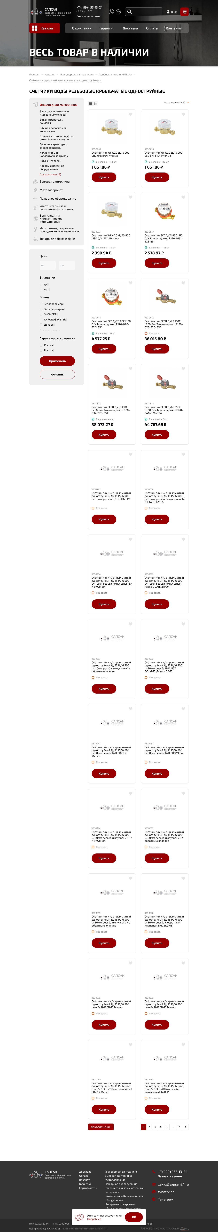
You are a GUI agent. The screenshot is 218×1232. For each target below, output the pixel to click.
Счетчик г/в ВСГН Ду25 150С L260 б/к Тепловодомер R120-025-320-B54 (164, 324)
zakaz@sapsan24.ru (173, 1184)
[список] (95, 103)
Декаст (48, 324)
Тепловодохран (54, 309)
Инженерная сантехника (76, 74)
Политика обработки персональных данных (84, 1228)
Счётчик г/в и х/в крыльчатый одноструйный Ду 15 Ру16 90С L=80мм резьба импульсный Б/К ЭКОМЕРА (112, 836)
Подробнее (94, 1218)
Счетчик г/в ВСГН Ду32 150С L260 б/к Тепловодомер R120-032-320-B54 (111, 409)
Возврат (84, 1179)
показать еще (101, 1127)
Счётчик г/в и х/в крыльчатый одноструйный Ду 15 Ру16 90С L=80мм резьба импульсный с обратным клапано (164, 836)
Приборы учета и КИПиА (114, 74)
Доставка (130, 28)
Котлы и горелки (50, 160)
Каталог (47, 28)
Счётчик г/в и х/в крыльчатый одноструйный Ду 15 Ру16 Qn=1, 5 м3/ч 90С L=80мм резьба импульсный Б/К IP (164, 1087)
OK (134, 1217)
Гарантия (107, 28)
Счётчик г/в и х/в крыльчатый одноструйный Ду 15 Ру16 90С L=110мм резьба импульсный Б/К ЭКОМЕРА (112, 582)
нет (46, 289)
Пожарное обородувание (121, 1183)
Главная (34, 74)
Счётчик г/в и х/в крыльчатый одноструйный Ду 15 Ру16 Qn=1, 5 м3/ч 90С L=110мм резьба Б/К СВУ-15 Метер (112, 1087)
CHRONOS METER (55, 319)
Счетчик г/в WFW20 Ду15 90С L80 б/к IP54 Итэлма (163, 154)
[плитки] (90, 103)
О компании (81, 28)
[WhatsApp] (111, 11)
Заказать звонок (88, 16)
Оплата (152, 28)
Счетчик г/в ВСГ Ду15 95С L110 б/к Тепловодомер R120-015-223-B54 (164, 238)
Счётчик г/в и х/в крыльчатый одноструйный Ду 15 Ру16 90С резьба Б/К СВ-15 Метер (111, 1004)
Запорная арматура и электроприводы (53, 146)
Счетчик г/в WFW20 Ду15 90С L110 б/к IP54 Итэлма (110, 154)
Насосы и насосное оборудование (52, 167)
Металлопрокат (115, 1179)
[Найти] (129, 11)
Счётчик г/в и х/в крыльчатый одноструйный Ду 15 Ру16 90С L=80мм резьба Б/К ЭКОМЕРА (164, 750)
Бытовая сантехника (118, 1175)
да (45, 284)
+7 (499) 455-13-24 (89, 7)
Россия (48, 345)
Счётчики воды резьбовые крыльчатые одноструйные (64, 80)
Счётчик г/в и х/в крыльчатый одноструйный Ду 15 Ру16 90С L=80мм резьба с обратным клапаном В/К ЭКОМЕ (164, 921)
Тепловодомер (53, 303)
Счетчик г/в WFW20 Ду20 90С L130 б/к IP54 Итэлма (111, 237)
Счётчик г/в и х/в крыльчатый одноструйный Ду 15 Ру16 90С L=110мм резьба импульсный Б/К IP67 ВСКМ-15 (165, 497)
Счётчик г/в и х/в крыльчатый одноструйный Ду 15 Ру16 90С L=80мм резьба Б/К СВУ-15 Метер (111, 751)
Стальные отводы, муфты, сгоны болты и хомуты (56, 137)
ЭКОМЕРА (50, 314)
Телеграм (165, 1199)
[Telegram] (118, 11)
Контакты (174, 28)
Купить (104, 177)
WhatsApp (166, 1192)
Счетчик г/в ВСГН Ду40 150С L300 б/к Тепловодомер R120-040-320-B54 (164, 409)
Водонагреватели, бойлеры (51, 121)
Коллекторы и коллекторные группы (54, 154)
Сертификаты (88, 1187)
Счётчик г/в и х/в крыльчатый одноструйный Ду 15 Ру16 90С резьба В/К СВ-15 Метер (164, 1004)
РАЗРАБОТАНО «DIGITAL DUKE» (160, 1228)
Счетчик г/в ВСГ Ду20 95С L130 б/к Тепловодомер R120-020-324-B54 (111, 324)
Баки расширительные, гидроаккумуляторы (54, 113)
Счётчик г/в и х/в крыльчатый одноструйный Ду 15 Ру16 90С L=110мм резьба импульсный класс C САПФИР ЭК (164, 582)
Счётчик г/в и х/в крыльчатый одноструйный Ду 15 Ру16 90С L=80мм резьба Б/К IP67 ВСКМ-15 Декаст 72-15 (164, 667)
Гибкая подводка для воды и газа (53, 129)
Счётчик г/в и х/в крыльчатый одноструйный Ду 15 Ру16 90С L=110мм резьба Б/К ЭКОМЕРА (111, 495)
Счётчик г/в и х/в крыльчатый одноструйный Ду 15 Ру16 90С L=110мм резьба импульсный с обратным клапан (111, 667)
